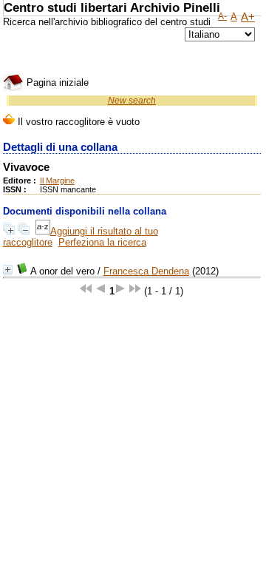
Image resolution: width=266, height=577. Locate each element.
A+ (248, 17)
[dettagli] (8, 269)
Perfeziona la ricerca (102, 242)
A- (222, 16)
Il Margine (57, 180)
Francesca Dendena (146, 271)
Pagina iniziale (56, 82)
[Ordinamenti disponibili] (42, 231)
